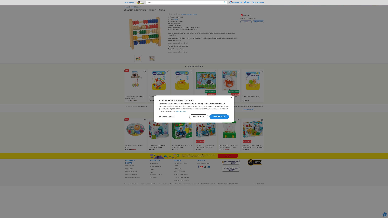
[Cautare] (224, 2)
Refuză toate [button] (198, 117)
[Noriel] (140, 2)
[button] (166, 117)
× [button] (231, 98)
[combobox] (186, 2)
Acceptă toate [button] (219, 117)
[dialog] (194, 109)
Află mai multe (181, 111)
